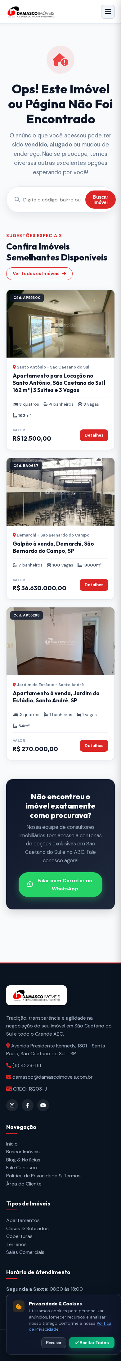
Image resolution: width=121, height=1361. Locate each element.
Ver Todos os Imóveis (36, 273)
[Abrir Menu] (108, 12)
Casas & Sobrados (27, 1228)
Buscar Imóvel (100, 199)
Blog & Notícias (23, 1159)
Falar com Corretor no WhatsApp (65, 884)
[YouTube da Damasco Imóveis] (43, 1105)
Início (12, 1144)
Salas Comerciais (25, 1252)
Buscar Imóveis (23, 1151)
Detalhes (94, 435)
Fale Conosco (21, 1167)
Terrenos (16, 1244)
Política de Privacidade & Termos (43, 1175)
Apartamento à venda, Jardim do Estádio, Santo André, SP (56, 697)
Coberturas (19, 1236)
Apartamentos (23, 1220)
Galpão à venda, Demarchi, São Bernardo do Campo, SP (53, 547)
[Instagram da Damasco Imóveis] (12, 1105)
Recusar (53, 1342)
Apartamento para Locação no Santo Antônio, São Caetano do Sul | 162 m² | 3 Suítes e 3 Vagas (59, 382)
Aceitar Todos (93, 1342)
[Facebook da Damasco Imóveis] (28, 1105)
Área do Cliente (24, 1183)
